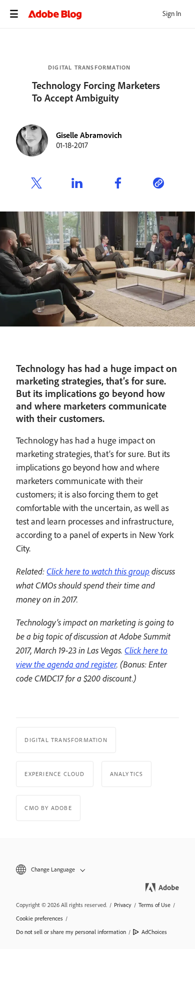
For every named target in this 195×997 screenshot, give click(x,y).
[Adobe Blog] (111, 14)
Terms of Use (154, 905)
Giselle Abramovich (89, 135)
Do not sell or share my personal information (71, 932)
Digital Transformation (89, 67)
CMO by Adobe (48, 808)
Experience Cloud (54, 774)
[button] (97, 869)
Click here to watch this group (98, 571)
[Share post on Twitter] (36, 184)
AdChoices (154, 932)
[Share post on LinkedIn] (77, 184)
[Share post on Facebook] (118, 184)
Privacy (123, 905)
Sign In (171, 14)
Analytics (127, 774)
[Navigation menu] (14, 14)
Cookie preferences (39, 918)
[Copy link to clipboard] (158, 184)
